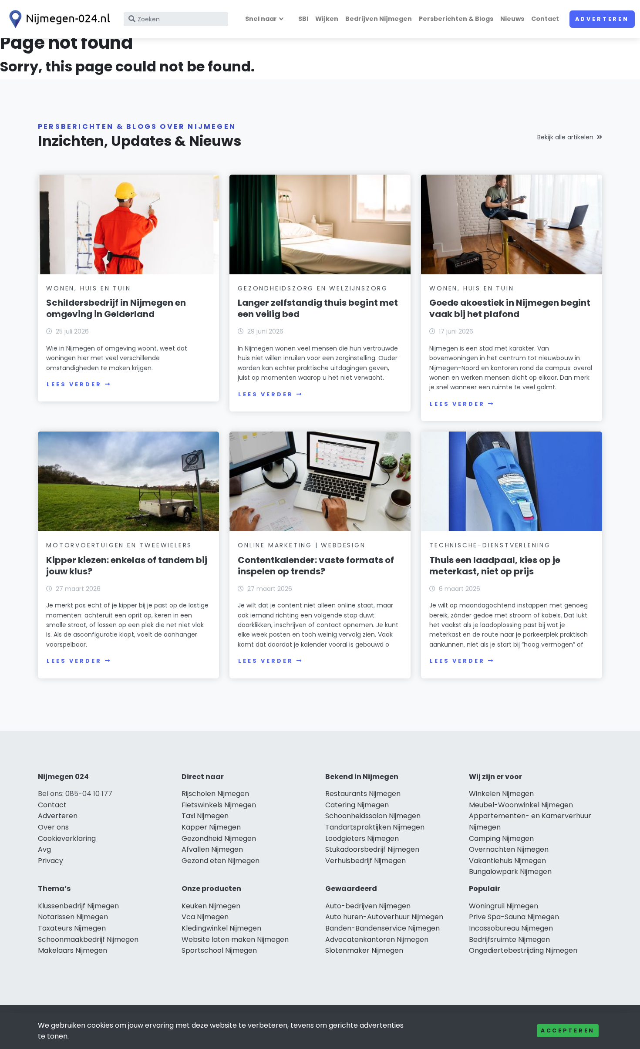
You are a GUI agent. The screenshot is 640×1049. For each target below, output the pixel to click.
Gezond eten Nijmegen (220, 861)
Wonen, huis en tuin (88, 288)
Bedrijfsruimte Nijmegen (509, 939)
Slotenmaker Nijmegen (364, 950)
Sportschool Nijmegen (219, 950)
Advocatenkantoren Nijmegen (376, 939)
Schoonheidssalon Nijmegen (373, 816)
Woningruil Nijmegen (503, 906)
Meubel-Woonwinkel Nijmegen (521, 805)
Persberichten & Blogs (456, 18)
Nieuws (512, 18)
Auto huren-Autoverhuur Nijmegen (384, 917)
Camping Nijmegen (501, 838)
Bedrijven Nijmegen (378, 18)
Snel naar (261, 18)
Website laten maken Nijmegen (235, 939)
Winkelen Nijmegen (501, 794)
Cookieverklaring (67, 838)
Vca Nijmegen (205, 917)
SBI (303, 18)
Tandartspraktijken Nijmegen (374, 827)
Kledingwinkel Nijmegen (221, 928)
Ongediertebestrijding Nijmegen (523, 950)
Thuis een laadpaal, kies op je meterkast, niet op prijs (494, 565)
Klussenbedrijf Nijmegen (78, 906)
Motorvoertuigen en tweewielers (119, 545)
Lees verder (74, 384)
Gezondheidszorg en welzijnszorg (313, 288)
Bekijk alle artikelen (565, 137)
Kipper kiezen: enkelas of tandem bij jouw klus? (126, 565)
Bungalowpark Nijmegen (510, 872)
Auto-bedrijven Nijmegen (368, 906)
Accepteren (568, 1030)
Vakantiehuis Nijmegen (507, 861)
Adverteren (602, 19)
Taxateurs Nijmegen (72, 928)
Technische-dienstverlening (490, 545)
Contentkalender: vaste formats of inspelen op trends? (316, 565)
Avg (44, 849)
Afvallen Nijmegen (212, 849)
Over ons (53, 827)
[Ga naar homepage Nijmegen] (57, 19)
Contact (545, 18)
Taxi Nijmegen (205, 816)
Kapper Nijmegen (211, 827)
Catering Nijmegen (357, 805)
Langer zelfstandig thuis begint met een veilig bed (318, 308)
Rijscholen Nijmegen (215, 794)
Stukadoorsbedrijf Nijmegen (372, 849)
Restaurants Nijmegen (363, 794)
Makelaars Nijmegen (72, 950)
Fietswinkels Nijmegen (219, 805)
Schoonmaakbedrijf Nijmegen (88, 939)
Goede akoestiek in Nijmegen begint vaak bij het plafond (509, 308)
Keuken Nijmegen (211, 906)
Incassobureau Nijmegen (511, 928)
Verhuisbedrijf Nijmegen (365, 861)
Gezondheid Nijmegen (219, 838)
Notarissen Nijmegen (73, 917)
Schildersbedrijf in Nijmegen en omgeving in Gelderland (116, 308)
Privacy (50, 861)
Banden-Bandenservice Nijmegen (382, 928)
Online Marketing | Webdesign (301, 545)
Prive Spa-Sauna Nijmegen (514, 917)
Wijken (326, 18)
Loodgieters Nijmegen (362, 838)
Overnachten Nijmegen (509, 849)
